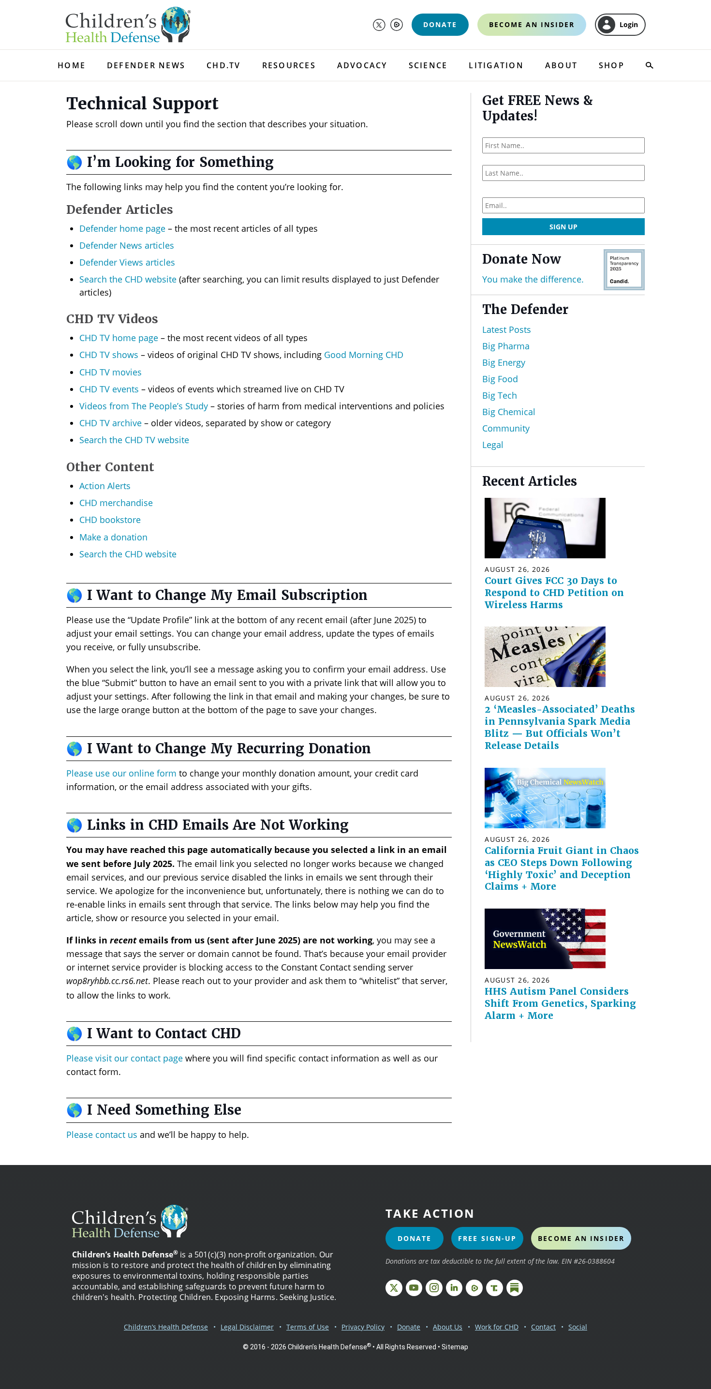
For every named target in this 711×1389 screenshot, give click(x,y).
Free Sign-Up (487, 1238)
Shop (611, 65)
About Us (447, 1326)
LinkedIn (454, 1288)
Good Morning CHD (363, 354)
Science (428, 65)
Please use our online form (121, 773)
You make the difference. (533, 279)
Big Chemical (508, 411)
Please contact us (101, 1134)
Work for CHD (496, 1326)
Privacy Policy (363, 1326)
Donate (440, 24)
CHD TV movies (110, 372)
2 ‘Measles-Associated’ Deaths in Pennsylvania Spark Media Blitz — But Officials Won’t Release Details (560, 727)
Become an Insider (532, 24)
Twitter (379, 24)
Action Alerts (105, 486)
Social (577, 1326)
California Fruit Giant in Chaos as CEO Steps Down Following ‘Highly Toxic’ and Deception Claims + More (562, 869)
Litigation (496, 65)
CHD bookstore (110, 519)
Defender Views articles (127, 262)
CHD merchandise (116, 502)
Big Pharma (506, 346)
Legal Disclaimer (247, 1326)
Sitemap (455, 1347)
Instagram (434, 1288)
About (561, 65)
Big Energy (503, 362)
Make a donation (113, 537)
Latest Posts (506, 329)
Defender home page (122, 228)
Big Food (500, 379)
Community (506, 428)
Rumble (396, 24)
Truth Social (494, 1288)
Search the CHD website (128, 279)
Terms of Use (307, 1326)
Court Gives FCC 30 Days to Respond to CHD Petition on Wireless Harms (554, 593)
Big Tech (499, 395)
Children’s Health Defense (166, 1326)
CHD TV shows (108, 354)
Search (649, 65)
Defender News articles (126, 245)
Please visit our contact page (124, 1058)
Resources (289, 65)
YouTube (414, 1288)
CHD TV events (109, 389)
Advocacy (362, 65)
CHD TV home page (118, 338)
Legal (493, 444)
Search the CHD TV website (134, 440)
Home (72, 65)
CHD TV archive (110, 423)
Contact (543, 1326)
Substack (514, 1288)
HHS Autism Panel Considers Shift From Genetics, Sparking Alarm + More (560, 1004)
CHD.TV (223, 65)
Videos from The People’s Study (143, 406)
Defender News (146, 65)
